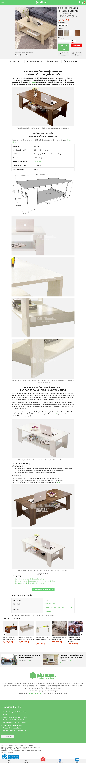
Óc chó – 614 (49, 608)
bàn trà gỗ (32, 82)
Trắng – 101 (64, 608)
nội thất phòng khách (51, 615)
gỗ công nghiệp (40, 615)
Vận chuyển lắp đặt (35, 61)
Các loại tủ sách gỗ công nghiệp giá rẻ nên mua (30, 583)
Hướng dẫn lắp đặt (78, 54)
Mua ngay (76, 45)
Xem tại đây (37, 161)
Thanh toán (54, 61)
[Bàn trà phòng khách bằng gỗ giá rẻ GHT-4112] (26, 628)
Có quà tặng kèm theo (22, 55)
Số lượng (61, 38)
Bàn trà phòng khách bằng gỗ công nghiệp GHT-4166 (74, 639)
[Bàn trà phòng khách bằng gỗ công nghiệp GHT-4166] (75, 628)
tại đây (58, 482)
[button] (7, 736)
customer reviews (27, 52)
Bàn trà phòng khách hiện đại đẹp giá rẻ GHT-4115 (43, 639)
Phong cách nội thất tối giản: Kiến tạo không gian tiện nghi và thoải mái (71, 656)
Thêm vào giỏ (63, 47)
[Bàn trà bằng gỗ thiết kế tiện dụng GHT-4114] (10, 628)
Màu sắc (60, 28)
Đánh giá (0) (16, 61)
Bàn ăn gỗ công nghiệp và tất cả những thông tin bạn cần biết (35, 581)
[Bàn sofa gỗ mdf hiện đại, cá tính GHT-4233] (59, 628)
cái (72, 40)
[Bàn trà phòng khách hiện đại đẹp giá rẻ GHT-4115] (43, 628)
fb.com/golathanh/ (15, 728)
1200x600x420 (50, 604)
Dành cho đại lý (72, 61)
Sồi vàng (57, 608)
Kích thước (61, 22)
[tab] (15, 61)
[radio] (63, 25)
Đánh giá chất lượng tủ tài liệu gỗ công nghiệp (29, 579)
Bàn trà (29, 615)
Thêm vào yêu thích (64, 54)
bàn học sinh (54, 414)
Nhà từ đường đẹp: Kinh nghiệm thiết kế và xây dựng (29, 656)
